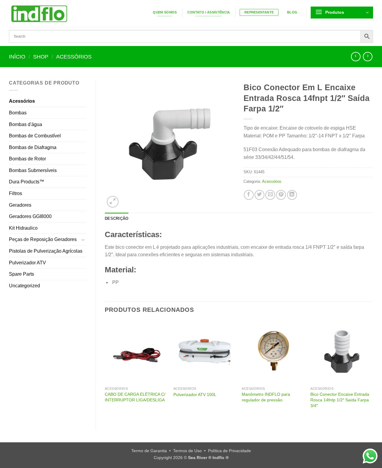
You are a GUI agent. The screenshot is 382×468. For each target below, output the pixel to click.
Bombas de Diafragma (32, 147)
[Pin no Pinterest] (281, 195)
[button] (342, 13)
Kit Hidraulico (23, 228)
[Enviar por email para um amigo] (270, 195)
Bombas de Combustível (35, 135)
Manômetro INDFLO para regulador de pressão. (266, 397)
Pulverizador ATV (27, 262)
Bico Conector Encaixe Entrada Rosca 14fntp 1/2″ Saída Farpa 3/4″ (339, 400)
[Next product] (355, 56)
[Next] (372, 370)
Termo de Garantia (149, 450)
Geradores (20, 205)
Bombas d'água (25, 124)
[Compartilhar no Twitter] (259, 195)
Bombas (18, 112)
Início (17, 56)
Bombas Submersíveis (33, 170)
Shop (40, 56)
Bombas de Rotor (27, 158)
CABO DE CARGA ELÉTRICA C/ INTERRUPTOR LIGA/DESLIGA (135, 397)
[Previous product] (367, 56)
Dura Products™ (26, 181)
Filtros (15, 193)
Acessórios (74, 56)
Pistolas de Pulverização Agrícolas (45, 251)
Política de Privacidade (229, 450)
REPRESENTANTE (259, 12)
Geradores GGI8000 (30, 216)
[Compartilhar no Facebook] (249, 195)
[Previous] (105, 370)
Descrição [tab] (116, 218)
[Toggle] (83, 239)
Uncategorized (24, 285)
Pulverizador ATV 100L (194, 394)
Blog (292, 12)
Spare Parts (21, 274)
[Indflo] (63, 13)
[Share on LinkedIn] (292, 195)
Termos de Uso (187, 450)
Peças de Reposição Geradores (43, 239)
